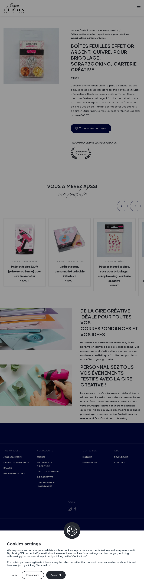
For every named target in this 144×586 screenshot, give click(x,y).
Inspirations (90, 462)
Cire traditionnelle (49, 471)
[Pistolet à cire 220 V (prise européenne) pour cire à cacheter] (24, 239)
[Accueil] (14, 8)
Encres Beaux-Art (14, 473)
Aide (116, 451)
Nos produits (45, 451)
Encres (41, 457)
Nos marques (12, 451)
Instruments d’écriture (44, 464)
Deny (14, 575)
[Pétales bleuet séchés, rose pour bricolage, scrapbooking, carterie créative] (114, 239)
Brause (8, 468)
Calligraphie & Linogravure (46, 484)
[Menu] (138, 8)
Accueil (75, 30)
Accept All (56, 575)
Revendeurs (121, 457)
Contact (120, 462)
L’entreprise (90, 451)
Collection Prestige (16, 462)
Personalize (32, 575)
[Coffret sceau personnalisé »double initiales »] (69, 239)
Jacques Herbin (13, 457)
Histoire (87, 457)
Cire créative (45, 477)
